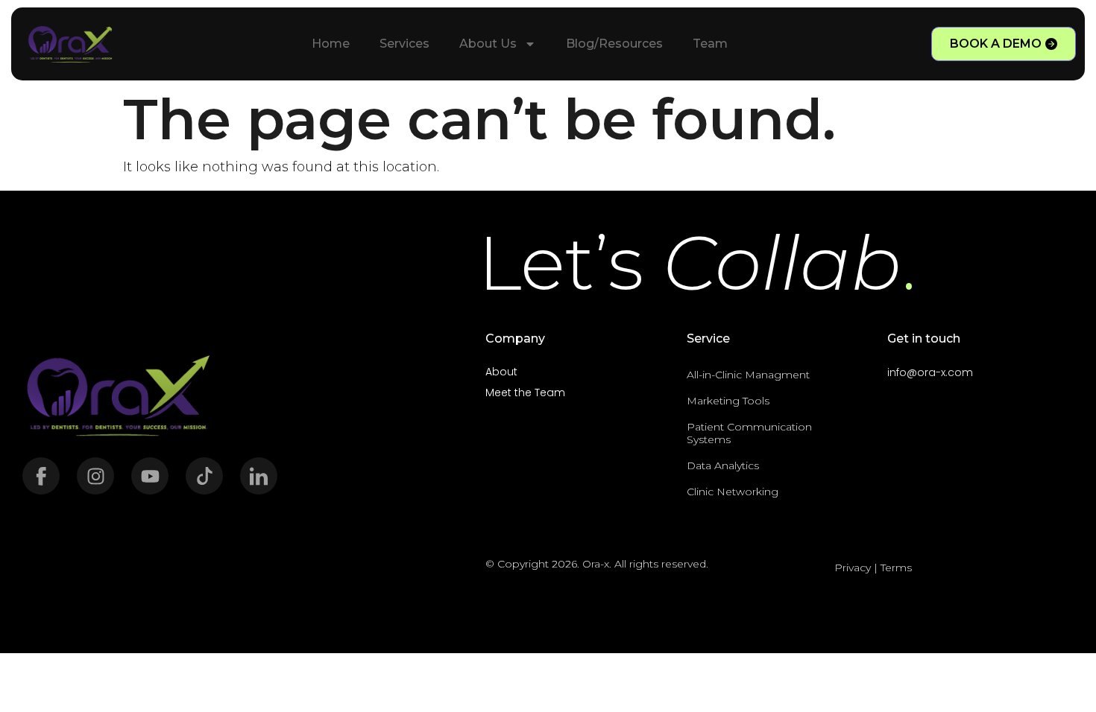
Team (710, 43)
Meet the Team (525, 392)
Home (331, 43)
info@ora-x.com (930, 372)
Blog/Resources (614, 43)
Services (404, 43)
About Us (488, 43)
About (501, 371)
